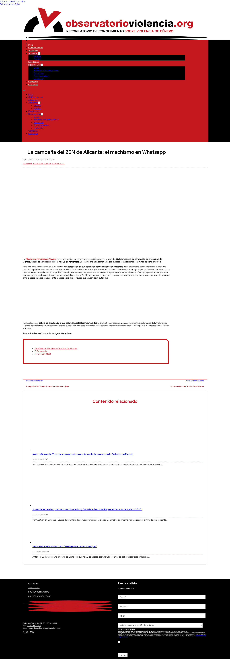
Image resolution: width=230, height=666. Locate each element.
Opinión (37, 59)
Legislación (39, 78)
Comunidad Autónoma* (128, 621)
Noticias (37, 56)
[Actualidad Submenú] (39, 53)
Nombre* (122, 602)
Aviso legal (34, 588)
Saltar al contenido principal (12, 1)
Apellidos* (122, 611)
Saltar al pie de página (10, 4)
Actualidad (33, 53)
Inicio (30, 44)
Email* (121, 593)
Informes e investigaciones (46, 70)
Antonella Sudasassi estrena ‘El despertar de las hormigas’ (64, 546)
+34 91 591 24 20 (34, 625)
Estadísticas (33, 61)
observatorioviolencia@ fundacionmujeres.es (41, 628)
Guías (36, 67)
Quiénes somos (35, 47)
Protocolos (39, 73)
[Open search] (24, 139)
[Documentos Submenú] (42, 65)
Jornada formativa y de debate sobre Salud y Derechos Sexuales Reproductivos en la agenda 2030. (87, 509)
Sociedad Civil (58, 164)
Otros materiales (41, 76)
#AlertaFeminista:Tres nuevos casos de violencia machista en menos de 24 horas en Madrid (82, 454)
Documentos (34, 64)
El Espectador (40, 351)
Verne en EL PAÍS (42, 354)
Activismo (33, 50)
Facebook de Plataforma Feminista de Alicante (55, 348)
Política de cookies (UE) (39, 596)
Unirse (123, 655)
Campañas (33, 81)
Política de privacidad (38, 592)
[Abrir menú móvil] (24, 90)
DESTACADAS (37, 164)
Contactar (33, 84)
